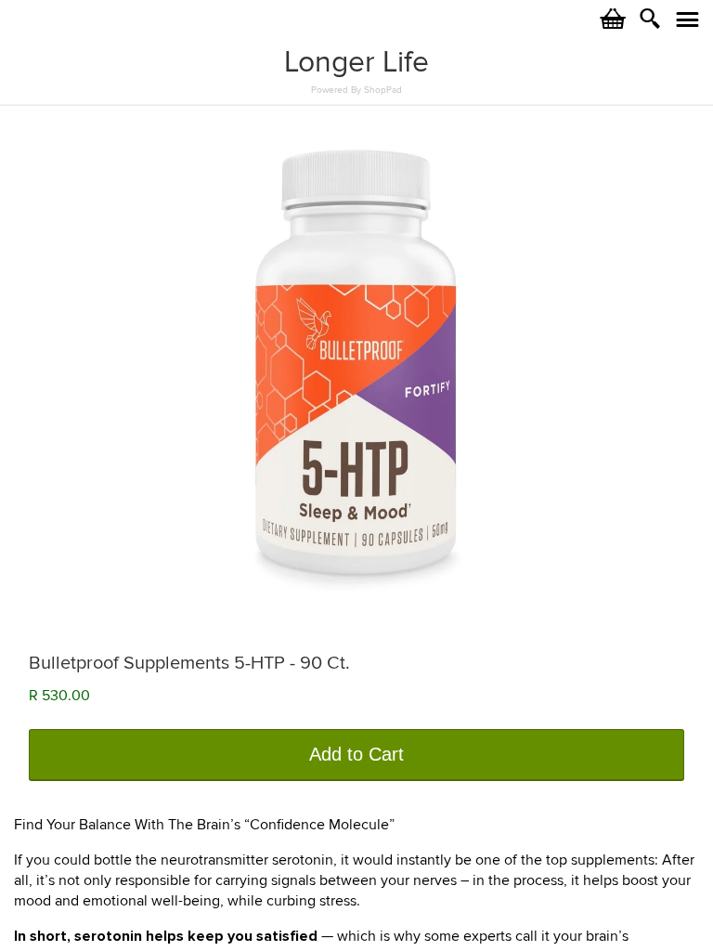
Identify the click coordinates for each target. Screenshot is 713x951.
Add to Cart (356, 754)
